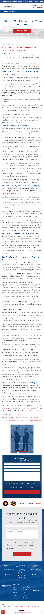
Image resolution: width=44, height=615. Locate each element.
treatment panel (5, 419)
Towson (24, 592)
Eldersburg (25, 586)
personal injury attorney (23, 417)
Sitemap (16, 612)
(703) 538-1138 (23, 572)
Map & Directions (8, 576)
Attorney (9, 414)
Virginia (24, 594)
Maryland (25, 589)
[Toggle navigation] (41, 12)
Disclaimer (20, 612)
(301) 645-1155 (36, 571)
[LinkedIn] (37, 591)
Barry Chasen (16, 606)
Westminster (25, 595)
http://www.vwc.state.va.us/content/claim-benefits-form (14, 393)
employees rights (8, 417)
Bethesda (15, 589)
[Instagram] (41, 591)
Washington (25, 597)
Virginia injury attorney (15, 419)
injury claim (15, 417)
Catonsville (15, 592)
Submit (22, 492)
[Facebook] (34, 591)
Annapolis (15, 587)
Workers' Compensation (17, 414)
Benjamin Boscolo (23, 606)
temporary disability (33, 417)
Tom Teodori (30, 606)
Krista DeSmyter (5, 608)
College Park (15, 594)
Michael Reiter (37, 606)
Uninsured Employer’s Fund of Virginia (12, 193)
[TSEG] (22, 610)
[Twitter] (35, 591)
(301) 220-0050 (36, 7)
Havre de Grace (26, 587)
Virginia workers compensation (27, 419)
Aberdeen (15, 586)
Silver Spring (25, 591)
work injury (19, 420)
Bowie (14, 591)
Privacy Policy (27, 612)
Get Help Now (22, 31)
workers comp (25, 420)
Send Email (22, 554)
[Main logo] (9, 6)
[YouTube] (39, 591)
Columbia (15, 595)
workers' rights (32, 420)
